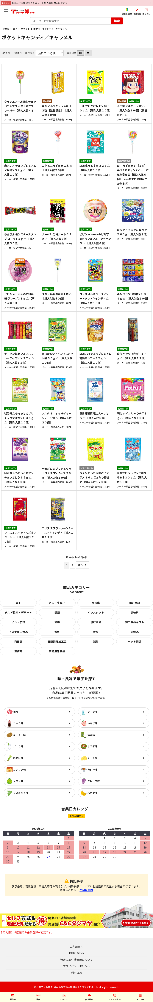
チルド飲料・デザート (18, 612)
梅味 (15, 711)
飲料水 (96, 603)
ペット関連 (134, 641)
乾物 (57, 622)
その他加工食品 (18, 632)
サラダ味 (93, 746)
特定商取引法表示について (76, 959)
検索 (117, 21)
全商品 (6, 28)
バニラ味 (18, 746)
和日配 (18, 641)
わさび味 (18, 758)
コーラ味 (18, 723)
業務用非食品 (57, 651)
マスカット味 (20, 792)
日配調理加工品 (57, 641)
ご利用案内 (86, 890)
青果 (96, 632)
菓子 (15, 28)
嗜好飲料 (134, 603)
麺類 (57, 612)
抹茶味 (91, 735)
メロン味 (18, 781)
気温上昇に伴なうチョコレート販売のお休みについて (40, 2)
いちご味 (93, 723)
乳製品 (135, 632)
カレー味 (93, 769)
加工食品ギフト (134, 622)
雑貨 (96, 641)
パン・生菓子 (57, 603)
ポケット (25, 28)
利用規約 (76, 972)
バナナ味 (93, 792)
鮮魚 (57, 632)
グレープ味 (94, 781)
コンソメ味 (19, 769)
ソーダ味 (93, 711)
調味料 (135, 612)
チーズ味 (92, 758)
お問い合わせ (76, 953)
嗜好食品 (95, 622)
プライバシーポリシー (76, 966)
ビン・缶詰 (18, 622)
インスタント (96, 612)
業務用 (18, 651)
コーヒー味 (19, 735)
